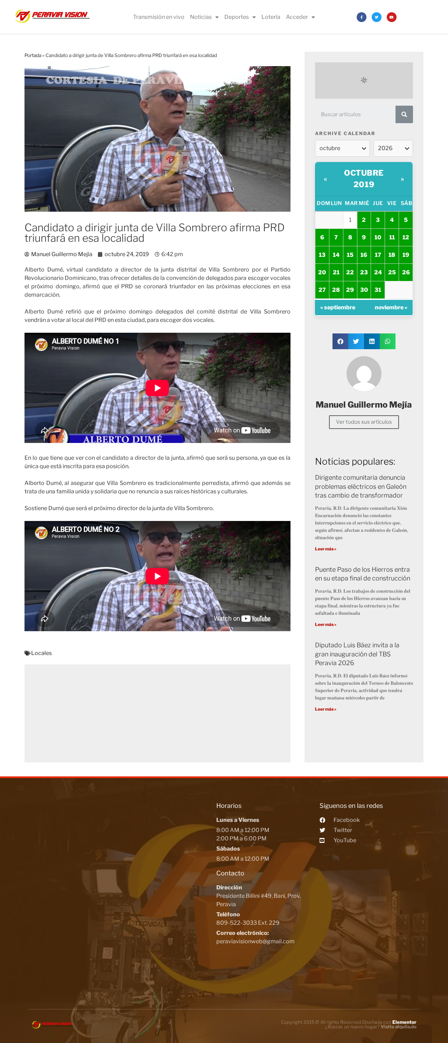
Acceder (297, 17)
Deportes (236, 17)
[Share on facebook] (340, 341)
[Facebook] (361, 17)
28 (336, 290)
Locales (41, 653)
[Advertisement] (157, 713)
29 (350, 290)
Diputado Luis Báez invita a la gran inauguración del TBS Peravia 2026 (357, 653)
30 (364, 290)
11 (392, 237)
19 (405, 255)
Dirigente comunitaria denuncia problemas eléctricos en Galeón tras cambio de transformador (360, 486)
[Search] (404, 114)
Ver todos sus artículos (364, 422)
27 (322, 290)
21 (336, 272)
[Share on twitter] (356, 341)
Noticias (201, 17)
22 (350, 272)
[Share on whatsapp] (388, 341)
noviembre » (391, 307)
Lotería (270, 17)
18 (391, 255)
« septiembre (337, 307)
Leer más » (325, 548)
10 (377, 237)
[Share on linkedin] (372, 341)
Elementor (404, 1022)
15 (350, 255)
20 (322, 272)
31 (377, 290)
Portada (32, 55)
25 (392, 272)
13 (322, 255)
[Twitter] (377, 17)
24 (378, 272)
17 (378, 255)
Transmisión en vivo (158, 17)
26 (406, 272)
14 (336, 255)
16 (363, 255)
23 (364, 272)
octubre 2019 (364, 178)
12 (405, 237)
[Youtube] (392, 17)
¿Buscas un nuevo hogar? (370, 1026)
